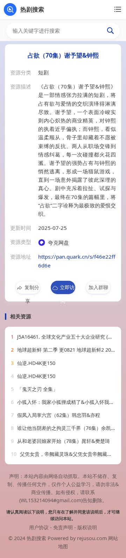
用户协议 (39, 527)
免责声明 (63, 527)
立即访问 (67, 289)
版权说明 (87, 527)
